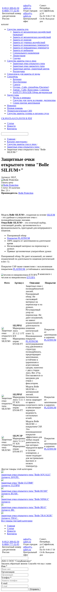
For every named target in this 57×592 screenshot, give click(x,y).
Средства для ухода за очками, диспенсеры (34, 100)
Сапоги (16, 84)
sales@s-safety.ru (27, 6)
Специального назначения (26, 53)
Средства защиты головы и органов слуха (28, 113)
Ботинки (17, 79)
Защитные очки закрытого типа (29, 66)
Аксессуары (13, 95)
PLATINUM (19, 269)
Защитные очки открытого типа (29, 63)
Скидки (17, 58)
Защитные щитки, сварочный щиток (31, 68)
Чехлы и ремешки (22, 97)
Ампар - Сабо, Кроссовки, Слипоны (31, 90)
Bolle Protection (25, 193)
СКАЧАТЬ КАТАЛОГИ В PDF (16, 118)
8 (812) (10, 8)
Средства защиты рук (17, 29)
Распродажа (19, 71)
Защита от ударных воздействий (29, 42)
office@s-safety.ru (27, 14)
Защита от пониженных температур (31, 45)
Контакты (12, 128)
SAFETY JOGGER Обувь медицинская (32, 92)
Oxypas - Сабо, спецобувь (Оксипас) (31, 87)
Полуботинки (20, 82)
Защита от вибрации (23, 50)
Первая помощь (15, 108)
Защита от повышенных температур (31, 47)
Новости (11, 126)
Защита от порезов (22, 40)
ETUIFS (31, 277)
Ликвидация (19, 55)
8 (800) (10, 10)
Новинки (11, 105)
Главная (11, 526)
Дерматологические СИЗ (19, 111)
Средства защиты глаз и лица (21, 61)
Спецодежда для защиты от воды (23, 74)
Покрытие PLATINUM (18, 238)
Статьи (10, 123)
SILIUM (51, 215)
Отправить (34, 589)
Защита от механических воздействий (32, 37)
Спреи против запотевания (26, 103)
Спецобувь (12, 76)
